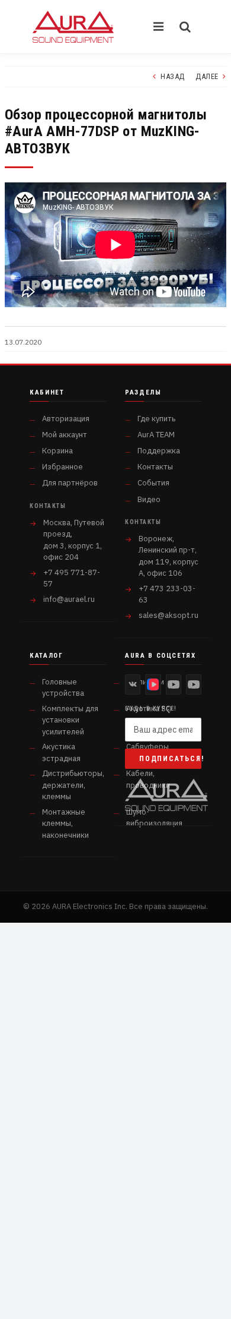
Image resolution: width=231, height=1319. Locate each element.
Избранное (62, 467)
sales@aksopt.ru (168, 615)
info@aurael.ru (69, 599)
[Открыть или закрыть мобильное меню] (159, 27)
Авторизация (65, 419)
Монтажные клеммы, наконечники (65, 823)
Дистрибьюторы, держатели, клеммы (73, 785)
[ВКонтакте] (132, 684)
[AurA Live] (193, 684)
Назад (173, 76)
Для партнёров (70, 483)
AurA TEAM (156, 435)
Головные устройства (63, 688)
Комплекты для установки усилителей (70, 720)
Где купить (156, 419)
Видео (149, 499)
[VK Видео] (153, 684)
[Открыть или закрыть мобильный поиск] (185, 27)
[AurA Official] (173, 684)
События (153, 483)
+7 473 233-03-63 (167, 594)
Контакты (155, 467)
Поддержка (158, 451)
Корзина (57, 451)
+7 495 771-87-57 (71, 578)
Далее (207, 76)
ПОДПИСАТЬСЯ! (170, 759)
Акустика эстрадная (61, 752)
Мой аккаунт (64, 435)
